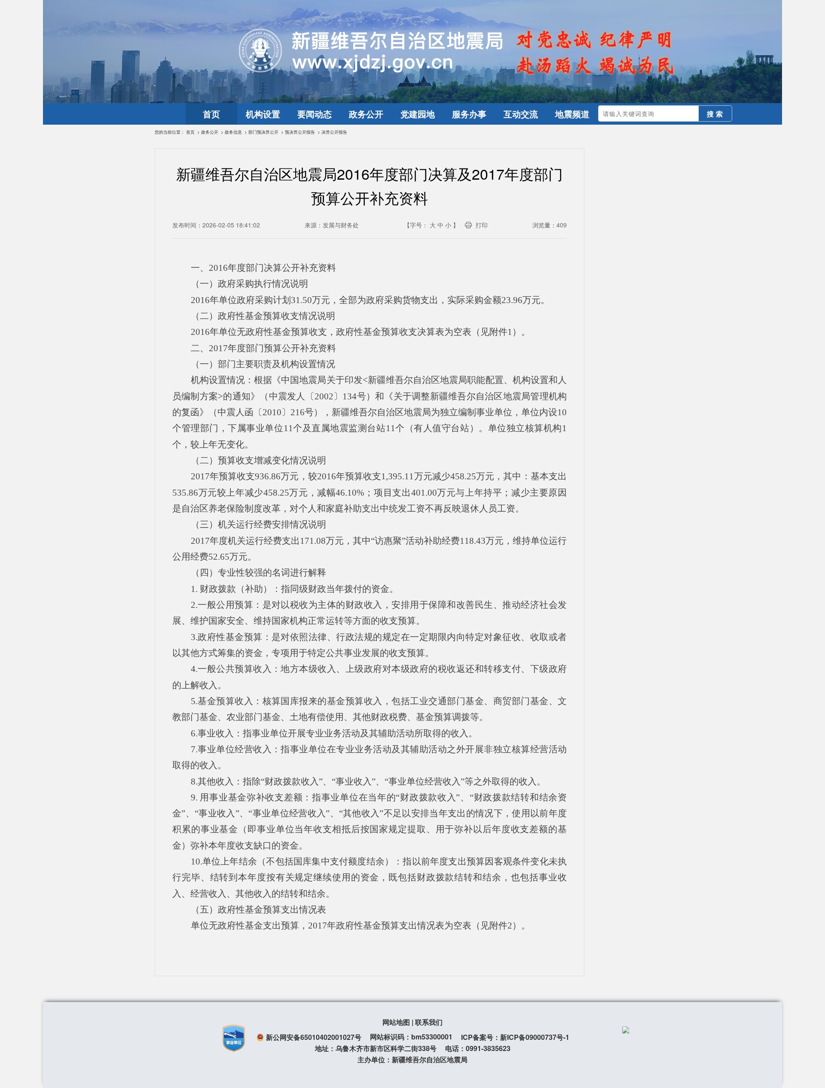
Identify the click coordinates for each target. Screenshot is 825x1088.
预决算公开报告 (300, 132)
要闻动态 (314, 113)
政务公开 (366, 113)
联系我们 (429, 1022)
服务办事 (469, 113)
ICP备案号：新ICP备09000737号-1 (515, 1037)
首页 (211, 113)
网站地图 (396, 1022)
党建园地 (417, 113)
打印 (482, 225)
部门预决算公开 (263, 132)
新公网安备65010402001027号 (313, 1037)
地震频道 (572, 113)
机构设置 (263, 113)
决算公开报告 (334, 132)
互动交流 (521, 113)
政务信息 (233, 132)
